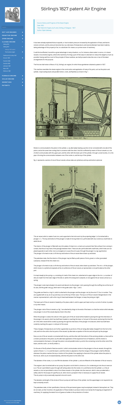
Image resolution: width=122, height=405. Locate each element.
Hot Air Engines (9, 32)
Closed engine (8, 42)
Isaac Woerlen (17, 400)
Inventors (7, 82)
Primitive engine (9, 35)
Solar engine (8, 79)
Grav (18, 402)
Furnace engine (9, 76)
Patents (6, 85)
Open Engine (7, 38)
